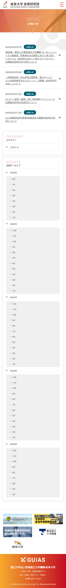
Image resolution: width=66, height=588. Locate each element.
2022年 (13, 444)
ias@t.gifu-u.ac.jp (33, 578)
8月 (13, 179)
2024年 (13, 297)
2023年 (13, 370)
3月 (13, 206)
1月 (13, 217)
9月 (13, 246)
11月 (14, 236)
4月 (13, 201)
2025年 (13, 223)
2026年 (13, 172)
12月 (14, 230)
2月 (13, 212)
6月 (13, 190)
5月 (13, 195)
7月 (13, 184)
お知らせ (14, 147)
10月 (14, 241)
